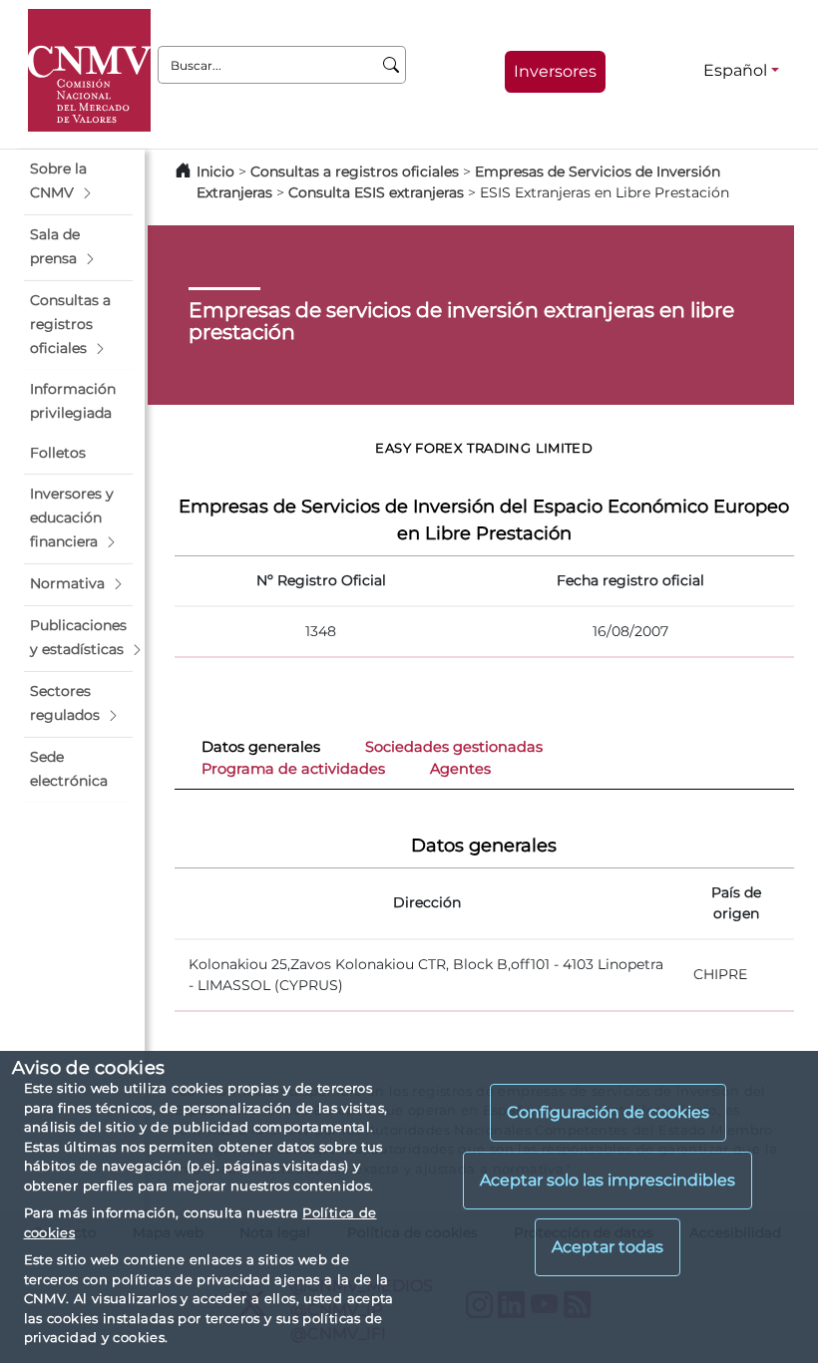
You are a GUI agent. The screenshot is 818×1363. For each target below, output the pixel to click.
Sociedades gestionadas (454, 747)
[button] (78, 181)
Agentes (460, 769)
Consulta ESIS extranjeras (376, 192)
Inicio (215, 171)
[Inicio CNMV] (89, 70)
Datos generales (261, 747)
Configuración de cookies (608, 1112)
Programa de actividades (293, 769)
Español (735, 70)
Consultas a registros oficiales (354, 171)
